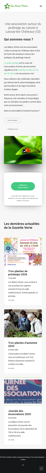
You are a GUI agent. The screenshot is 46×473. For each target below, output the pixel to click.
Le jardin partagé (11, 63)
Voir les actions (12, 120)
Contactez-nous (12, 129)
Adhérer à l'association (23, 186)
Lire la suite (11, 300)
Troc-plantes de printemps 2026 (17, 273)
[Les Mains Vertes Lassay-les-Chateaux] (16, 6)
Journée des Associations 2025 (19, 412)
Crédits (23, 459)
